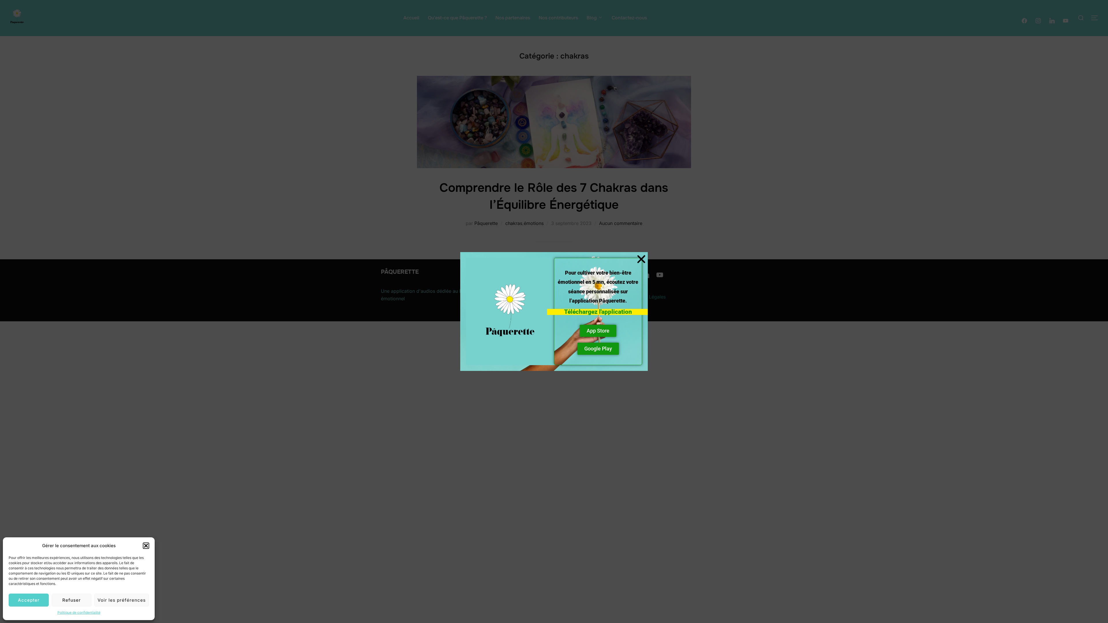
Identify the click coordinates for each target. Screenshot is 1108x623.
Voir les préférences (122, 600)
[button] (146, 546)
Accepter (29, 600)
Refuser (71, 600)
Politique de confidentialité (78, 612)
